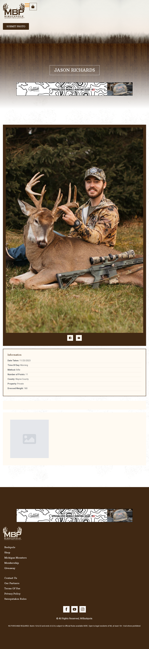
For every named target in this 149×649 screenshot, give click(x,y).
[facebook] (66, 609)
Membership (11, 562)
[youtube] (74, 609)
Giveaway (9, 568)
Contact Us (10, 578)
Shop (7, 552)
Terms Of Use (12, 588)
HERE (85, 626)
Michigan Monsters (15, 557)
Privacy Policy (12, 593)
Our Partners (11, 583)
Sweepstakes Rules (15, 598)
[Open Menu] (27, 5)
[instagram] (82, 609)
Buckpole (9, 547)
